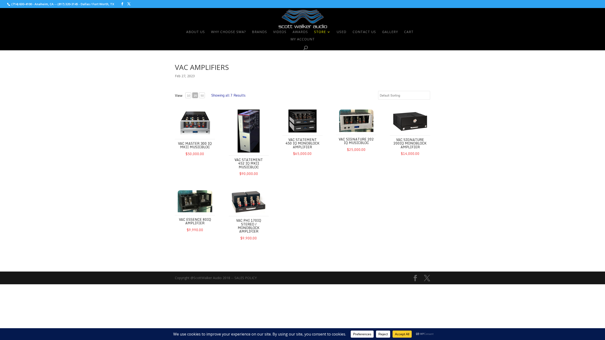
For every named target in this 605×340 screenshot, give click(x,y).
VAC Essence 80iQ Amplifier (195, 221)
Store (320, 32)
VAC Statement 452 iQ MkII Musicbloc (248, 163)
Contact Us (364, 32)
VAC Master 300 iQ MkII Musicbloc (195, 145)
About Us (195, 32)
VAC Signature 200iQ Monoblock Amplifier (410, 143)
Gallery (390, 32)
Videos (279, 32)
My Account (302, 39)
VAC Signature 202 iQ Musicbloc (356, 140)
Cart (409, 32)
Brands (259, 32)
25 (195, 95)
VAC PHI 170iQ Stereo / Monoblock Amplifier (248, 226)
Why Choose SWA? (228, 32)
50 (202, 95)
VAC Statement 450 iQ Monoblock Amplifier (302, 143)
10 (188, 95)
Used (341, 32)
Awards (300, 32)
